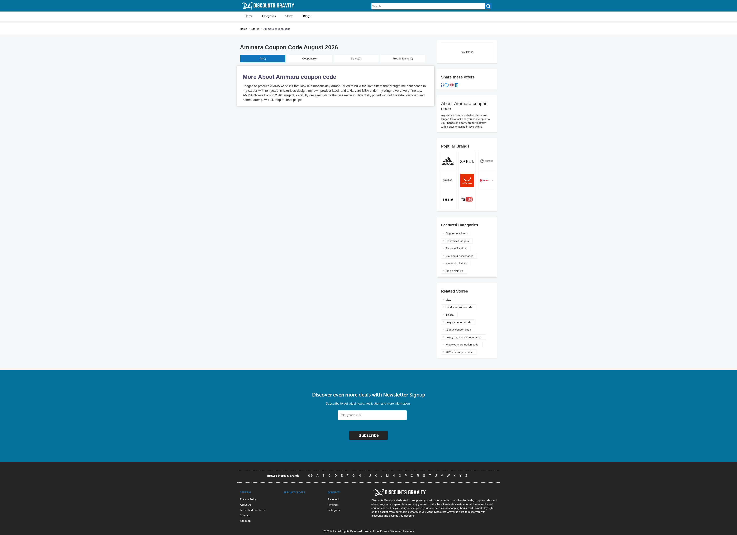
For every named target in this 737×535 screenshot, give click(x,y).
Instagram (334, 510)
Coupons (309, 58)
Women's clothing (456, 263)
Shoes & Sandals (456, 248)
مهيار (448, 299)
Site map (245, 520)
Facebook (334, 499)
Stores (255, 28)
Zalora (450, 314)
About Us (245, 504)
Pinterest (333, 504)
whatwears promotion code (462, 344)
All (263, 58)
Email (333, 415)
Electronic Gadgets (457, 240)
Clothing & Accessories (459, 255)
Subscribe (369, 435)
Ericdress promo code (459, 307)
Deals (356, 58)
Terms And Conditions (253, 510)
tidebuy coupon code (458, 329)
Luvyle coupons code (458, 322)
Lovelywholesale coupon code (464, 337)
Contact (244, 515)
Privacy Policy (248, 499)
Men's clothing (454, 270)
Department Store (456, 233)
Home (243, 28)
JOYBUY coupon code (459, 352)
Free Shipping (402, 58)
